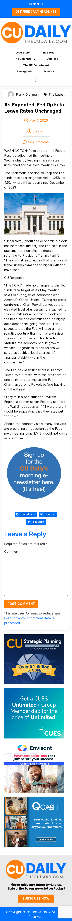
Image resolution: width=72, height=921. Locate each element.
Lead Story (23, 52)
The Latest (48, 52)
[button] (26, 514)
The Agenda (24, 71)
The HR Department (36, 65)
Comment (13, 551)
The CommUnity (24, 58)
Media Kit (50, 71)
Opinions (52, 58)
